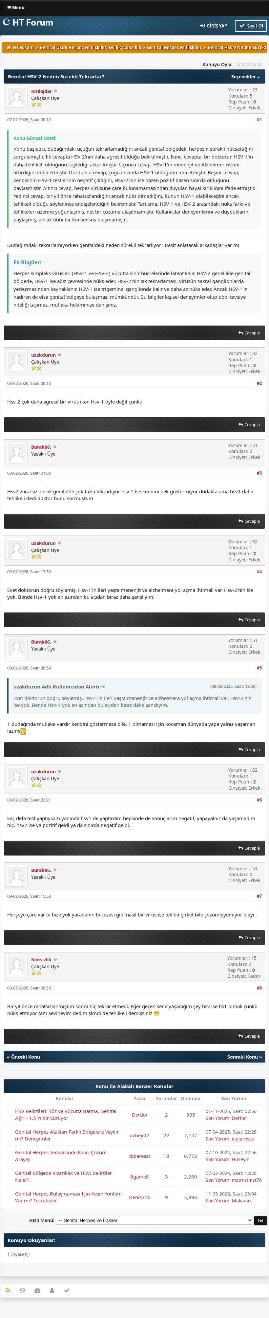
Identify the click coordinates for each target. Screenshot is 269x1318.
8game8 (139, 1176)
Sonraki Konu (242, 1057)
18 (166, 1156)
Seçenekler (244, 76)
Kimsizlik (41, 959)
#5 (259, 668)
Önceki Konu (25, 1057)
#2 (259, 383)
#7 (259, 896)
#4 (259, 571)
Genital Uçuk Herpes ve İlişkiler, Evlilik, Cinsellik (90, 47)
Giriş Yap (216, 26)
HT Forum (23, 47)
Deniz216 (140, 1197)
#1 (259, 119)
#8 (259, 988)
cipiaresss (243, 1139)
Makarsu (241, 1200)
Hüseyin (241, 1159)
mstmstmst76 (247, 1180)
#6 (259, 800)
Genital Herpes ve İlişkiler (174, 47)
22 (166, 1135)
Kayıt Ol (254, 26)
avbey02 (139, 1135)
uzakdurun (43, 355)
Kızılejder (41, 91)
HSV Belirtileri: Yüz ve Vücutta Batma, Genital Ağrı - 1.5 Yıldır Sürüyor (65, 1114)
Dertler (140, 1114)
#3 (259, 473)
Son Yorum (217, 1118)
